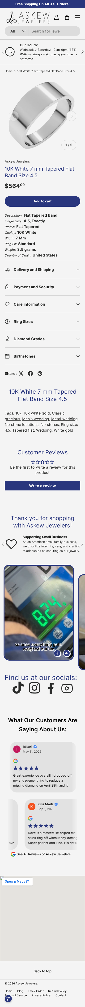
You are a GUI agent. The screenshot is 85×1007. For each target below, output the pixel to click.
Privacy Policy (41, 995)
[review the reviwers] (10, 762)
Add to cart (42, 201)
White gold (63, 430)
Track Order (35, 991)
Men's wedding (35, 418)
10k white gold (37, 413)
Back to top (42, 971)
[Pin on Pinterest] (40, 373)
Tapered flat (23, 430)
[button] (67, 17)
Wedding (44, 430)
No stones (50, 424)
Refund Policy (57, 991)
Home (9, 71)
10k (18, 413)
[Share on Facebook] (30, 373)
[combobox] (42, 31)
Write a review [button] (42, 485)
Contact (60, 995)
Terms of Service (16, 995)
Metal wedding (64, 418)
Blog (20, 991)
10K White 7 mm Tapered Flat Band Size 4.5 (46, 71)
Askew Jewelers (17, 161)
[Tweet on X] (21, 373)
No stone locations (21, 424)
